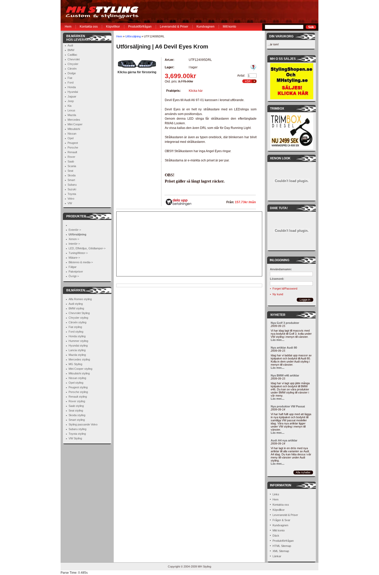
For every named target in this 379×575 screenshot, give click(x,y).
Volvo (71, 198)
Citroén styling (77, 322)
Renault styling (78, 396)
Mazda (72, 115)
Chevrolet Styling (79, 313)
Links (276, 494)
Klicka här (196, 91)
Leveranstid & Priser (174, 26)
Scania (72, 166)
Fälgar (73, 266)
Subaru (72, 184)
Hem (68, 26)
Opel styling (76, 382)
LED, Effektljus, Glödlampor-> (87, 248)
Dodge (72, 73)
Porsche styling (78, 391)
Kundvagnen (205, 26)
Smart (71, 180)
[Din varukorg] (249, 81)
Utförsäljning (133, 36)
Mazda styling (77, 354)
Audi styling (76, 303)
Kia (69, 105)
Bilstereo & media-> (81, 262)
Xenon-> (74, 239)
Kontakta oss (89, 26)
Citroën (72, 68)
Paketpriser (76, 271)
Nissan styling (77, 378)
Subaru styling (77, 429)
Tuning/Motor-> (78, 252)
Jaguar (72, 96)
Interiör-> (74, 243)
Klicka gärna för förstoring (137, 72)
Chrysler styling (78, 317)
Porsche (73, 147)
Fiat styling (75, 326)
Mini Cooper (75, 124)
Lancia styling (77, 350)
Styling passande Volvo (83, 424)
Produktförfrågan (140, 26)
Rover (71, 156)
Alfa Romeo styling (80, 299)
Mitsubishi (74, 128)
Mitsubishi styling (79, 373)
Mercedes (74, 119)
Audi (70, 45)
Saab (71, 161)
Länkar (277, 556)
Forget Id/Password (285, 288)
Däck (276, 535)
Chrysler (73, 63)
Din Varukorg (281, 36)
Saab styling (76, 405)
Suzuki (72, 189)
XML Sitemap (281, 551)
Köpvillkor (113, 26)
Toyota (72, 193)
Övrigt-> (74, 276)
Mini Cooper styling (80, 368)
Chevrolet (74, 59)
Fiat (70, 77)
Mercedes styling (79, 359)
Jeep (71, 101)
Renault (72, 152)
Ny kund (278, 294)
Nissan (72, 133)
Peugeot (73, 142)
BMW (71, 50)
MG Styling (75, 364)
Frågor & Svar (281, 520)
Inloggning (279, 260)
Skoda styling (77, 415)
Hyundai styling (78, 345)
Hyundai (73, 91)
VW (70, 203)
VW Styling (75, 438)
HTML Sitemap (282, 545)
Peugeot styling (78, 387)
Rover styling (77, 401)
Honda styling (77, 336)
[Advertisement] (149, 244)
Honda (72, 87)
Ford (70, 82)
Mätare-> (74, 257)
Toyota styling (77, 433)
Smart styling (77, 419)
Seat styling (76, 410)
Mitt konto (229, 26)
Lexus (71, 110)
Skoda (72, 175)
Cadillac (72, 54)
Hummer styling (78, 340)
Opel (70, 138)
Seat (70, 170)
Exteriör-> (75, 229)
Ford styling (76, 331)
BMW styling (76, 308)
